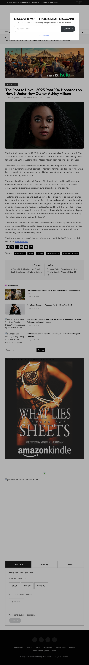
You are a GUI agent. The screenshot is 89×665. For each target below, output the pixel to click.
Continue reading (44, 35)
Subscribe (68, 29)
